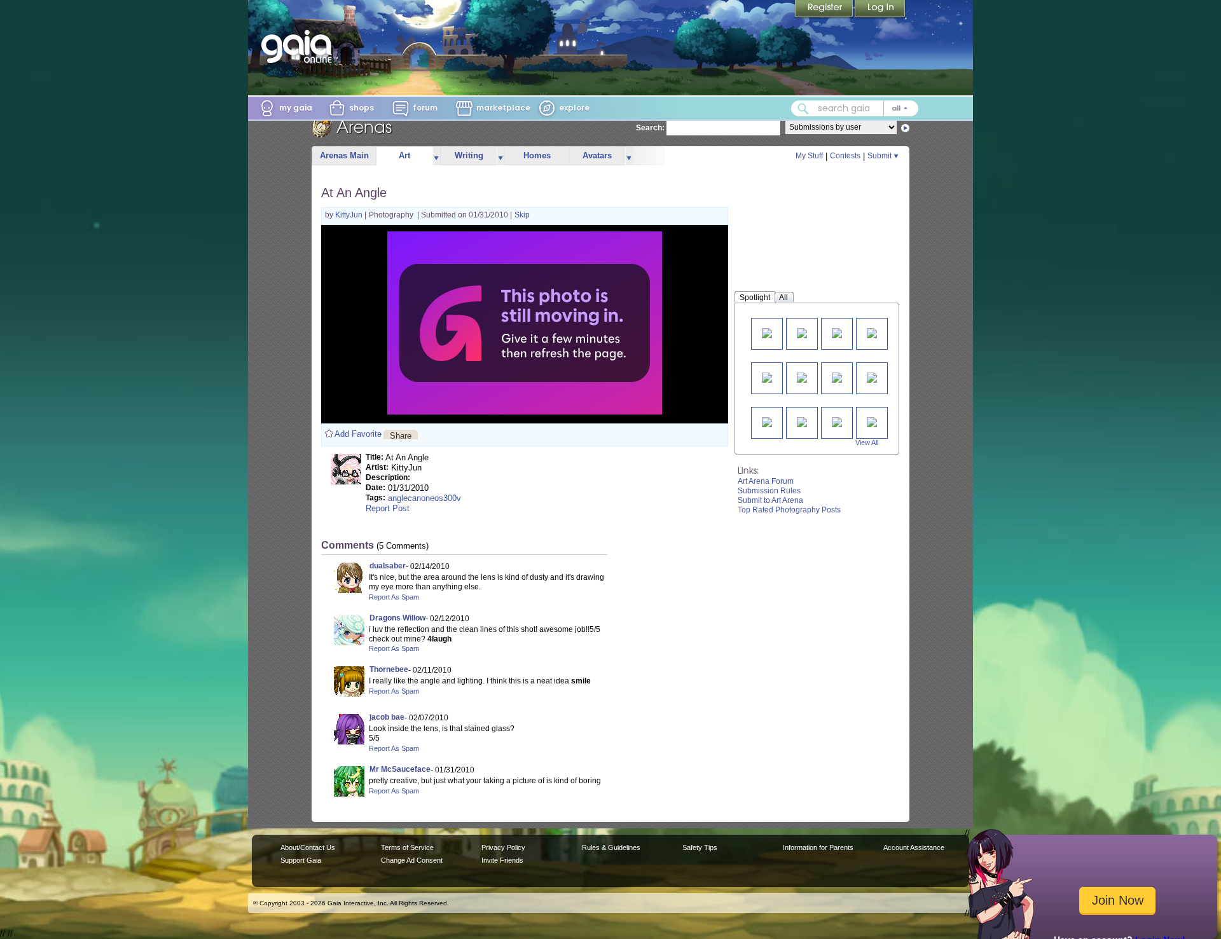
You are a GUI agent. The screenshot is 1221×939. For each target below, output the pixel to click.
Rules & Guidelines (611, 847)
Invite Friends (502, 860)
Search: (650, 127)
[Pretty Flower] (837, 376)
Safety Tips (699, 847)
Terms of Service (407, 847)
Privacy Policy (503, 847)
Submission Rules (769, 490)
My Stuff (809, 155)
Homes (537, 155)
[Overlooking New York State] (802, 332)
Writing (469, 155)
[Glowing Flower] (767, 376)
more (436, 156)
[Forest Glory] (872, 376)
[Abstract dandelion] (837, 332)
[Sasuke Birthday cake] (802, 376)
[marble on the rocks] (837, 421)
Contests (845, 155)
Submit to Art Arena (770, 500)
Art (404, 155)
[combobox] (854, 108)
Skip (522, 214)
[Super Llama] (802, 421)
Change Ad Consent (412, 860)
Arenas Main (344, 155)
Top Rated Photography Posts (789, 509)
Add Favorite (358, 434)
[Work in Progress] (872, 332)
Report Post (388, 508)
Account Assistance (913, 847)
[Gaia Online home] (299, 46)
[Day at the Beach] (767, 332)
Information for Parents (818, 847)
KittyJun (349, 214)
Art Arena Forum (766, 481)
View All (866, 442)
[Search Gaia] (803, 108)
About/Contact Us (307, 847)
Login (880, 9)
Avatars (597, 155)
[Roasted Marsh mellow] (872, 421)
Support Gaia (300, 860)
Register (825, 9)
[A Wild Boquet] (767, 421)
